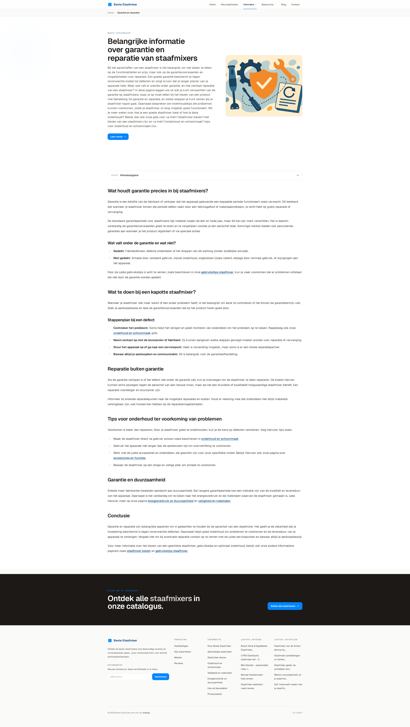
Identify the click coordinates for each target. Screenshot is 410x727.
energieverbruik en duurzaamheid (170, 501)
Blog (283, 4)
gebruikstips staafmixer (217, 272)
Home (212, 4)
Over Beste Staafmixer (219, 645)
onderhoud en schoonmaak (132, 333)
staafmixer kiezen (139, 551)
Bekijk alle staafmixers (283, 606)
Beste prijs (268, 4)
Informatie (248, 4)
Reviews (178, 663)
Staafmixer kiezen (217, 657)
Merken (178, 657)
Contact (295, 4)
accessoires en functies (129, 458)
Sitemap (297, 713)
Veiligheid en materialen (220, 672)
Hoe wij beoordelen (217, 688)
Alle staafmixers (229, 4)
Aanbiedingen (181, 645)
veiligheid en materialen (214, 501)
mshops (146, 712)
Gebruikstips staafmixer (220, 651)
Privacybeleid (215, 694)
